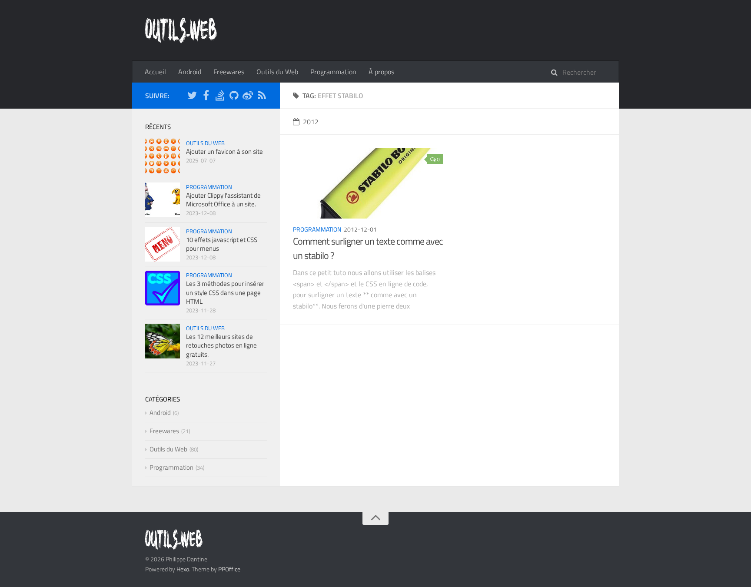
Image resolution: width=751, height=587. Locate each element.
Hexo (182, 569)
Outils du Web (277, 71)
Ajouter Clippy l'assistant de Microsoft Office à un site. (223, 199)
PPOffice (229, 569)
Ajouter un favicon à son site (224, 151)
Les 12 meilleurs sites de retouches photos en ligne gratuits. (221, 345)
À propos (381, 71)
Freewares (228, 71)
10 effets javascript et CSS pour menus (221, 244)
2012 (311, 121)
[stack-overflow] (220, 96)
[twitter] (192, 96)
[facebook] (206, 96)
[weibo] (248, 96)
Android (189, 71)
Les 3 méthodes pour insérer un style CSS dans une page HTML (225, 292)
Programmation (333, 71)
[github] (234, 96)
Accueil (155, 71)
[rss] (261, 96)
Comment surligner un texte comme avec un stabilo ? (368, 248)
